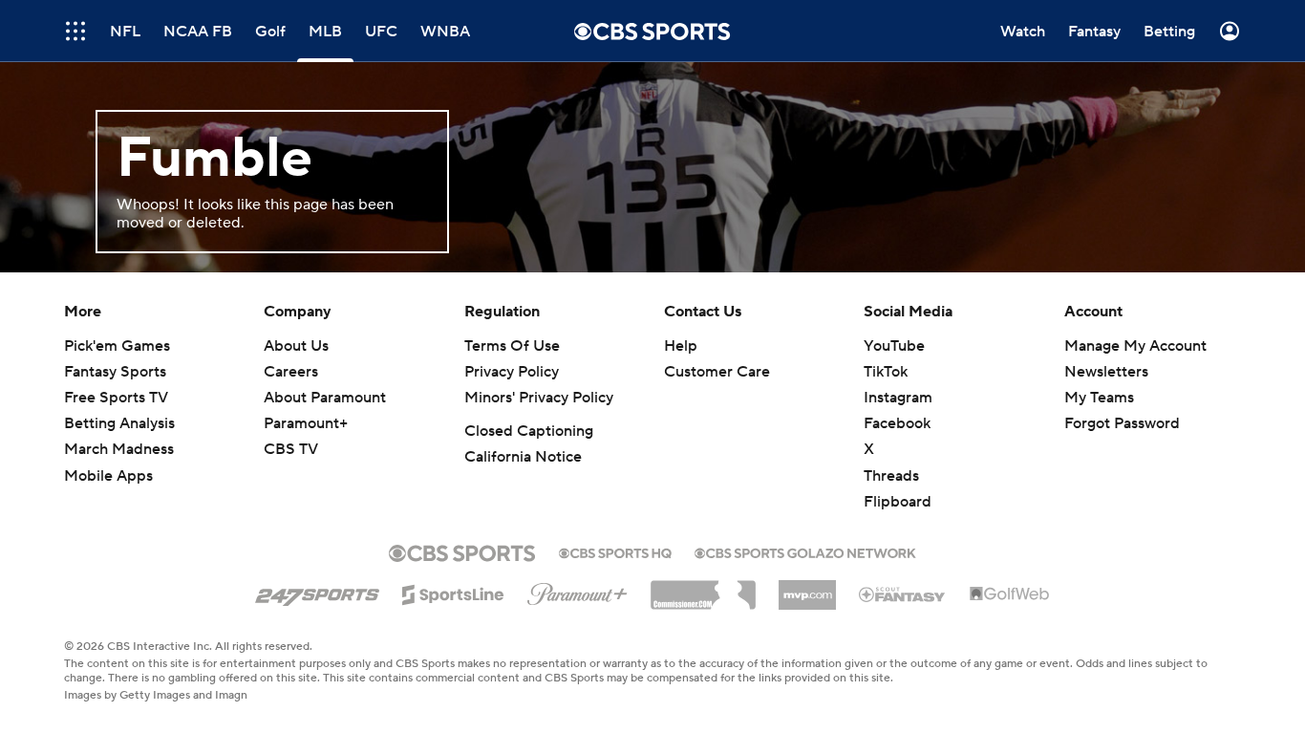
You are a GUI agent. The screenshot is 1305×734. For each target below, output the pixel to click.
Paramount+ (306, 423)
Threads (891, 476)
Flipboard (897, 501)
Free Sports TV (116, 397)
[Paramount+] (577, 590)
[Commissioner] (703, 587)
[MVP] (807, 587)
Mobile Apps (108, 476)
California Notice (523, 456)
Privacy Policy (511, 371)
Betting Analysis (119, 423)
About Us (296, 346)
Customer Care (717, 371)
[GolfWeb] (1010, 594)
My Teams (1099, 397)
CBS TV (291, 449)
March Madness (119, 449)
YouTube (894, 346)
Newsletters (1106, 371)
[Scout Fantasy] (903, 593)
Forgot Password (1122, 423)
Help (680, 346)
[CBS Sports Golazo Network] (805, 551)
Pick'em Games (117, 346)
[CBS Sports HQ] (615, 551)
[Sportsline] (453, 591)
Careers (291, 371)
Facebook (897, 423)
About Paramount (325, 397)
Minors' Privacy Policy (538, 397)
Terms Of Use (512, 346)
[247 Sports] (317, 591)
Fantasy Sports (115, 371)
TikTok (886, 371)
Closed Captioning (528, 431)
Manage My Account (1135, 346)
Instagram (898, 397)
